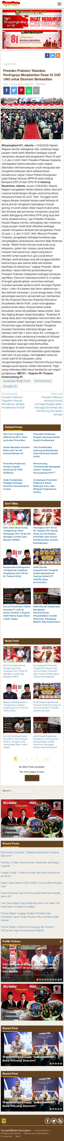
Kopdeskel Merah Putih (16, 381)
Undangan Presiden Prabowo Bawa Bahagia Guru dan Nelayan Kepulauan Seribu (45, 486)
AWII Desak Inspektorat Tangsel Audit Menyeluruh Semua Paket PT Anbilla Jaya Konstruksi (47, 706)
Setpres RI (28, 84)
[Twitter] (52, 55)
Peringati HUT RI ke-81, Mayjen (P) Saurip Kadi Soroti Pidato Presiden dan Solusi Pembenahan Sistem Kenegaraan (46, 671)
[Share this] (6, 91)
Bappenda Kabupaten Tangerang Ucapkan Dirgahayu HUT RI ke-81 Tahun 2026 (15, 706)
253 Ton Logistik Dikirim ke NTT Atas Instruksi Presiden (15, 437)
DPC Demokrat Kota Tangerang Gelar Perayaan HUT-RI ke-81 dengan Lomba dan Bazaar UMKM (17, 533)
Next (46, 758)
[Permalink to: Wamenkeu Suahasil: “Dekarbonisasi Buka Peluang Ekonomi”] (32, 1049)
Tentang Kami (41, 1130)
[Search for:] (17, 790)
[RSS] (58, 55)
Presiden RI (10, 386)
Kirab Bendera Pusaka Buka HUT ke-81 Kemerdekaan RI (16, 450)
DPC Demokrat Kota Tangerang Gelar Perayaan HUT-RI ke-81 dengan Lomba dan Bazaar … (29, 968)
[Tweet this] (14, 91)
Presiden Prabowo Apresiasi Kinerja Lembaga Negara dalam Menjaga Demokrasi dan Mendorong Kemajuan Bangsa (48, 404)
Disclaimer (6, 1136)
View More (32, 778)
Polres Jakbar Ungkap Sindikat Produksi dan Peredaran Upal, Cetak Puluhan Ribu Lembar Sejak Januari (30, 917)
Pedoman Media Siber (36, 1133)
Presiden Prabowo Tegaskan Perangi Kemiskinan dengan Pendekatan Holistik (13, 400)
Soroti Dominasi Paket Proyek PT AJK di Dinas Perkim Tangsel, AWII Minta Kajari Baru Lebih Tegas (17, 612)
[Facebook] (47, 55)
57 (37, 758)
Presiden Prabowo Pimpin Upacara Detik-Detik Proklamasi (46, 437)
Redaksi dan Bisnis (10, 1133)
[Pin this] (21, 91)
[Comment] (36, 91)
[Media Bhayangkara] (11, 3)
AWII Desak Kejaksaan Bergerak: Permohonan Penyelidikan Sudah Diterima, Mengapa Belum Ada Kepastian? (46, 742)
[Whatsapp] (28, 91)
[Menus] (59, 4)
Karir (18, 1136)
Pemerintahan (17, 84)
